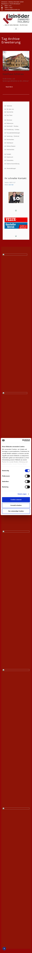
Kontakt (8, 154)
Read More (9, 87)
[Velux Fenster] (16, 223)
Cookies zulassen (16, 499)
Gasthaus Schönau (13, 74)
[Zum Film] (16, 197)
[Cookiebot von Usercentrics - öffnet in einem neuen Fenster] (22, 440)
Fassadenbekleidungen (13, 133)
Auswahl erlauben (16, 505)
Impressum (9, 157)
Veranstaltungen (11, 168)
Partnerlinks (9, 160)
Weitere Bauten (10, 146)
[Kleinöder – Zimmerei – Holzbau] (16, 19)
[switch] (27, 476)
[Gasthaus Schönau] (16, 61)
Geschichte (9, 112)
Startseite (9, 106)
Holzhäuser (9, 143)
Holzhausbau (10, 149)
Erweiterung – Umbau (12, 129)
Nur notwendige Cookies (16, 511)
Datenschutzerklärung (12, 163)
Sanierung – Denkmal (12, 136)
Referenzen (9, 123)
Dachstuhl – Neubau (12, 126)
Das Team (9, 115)
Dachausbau (10, 139)
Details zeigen (22, 494)
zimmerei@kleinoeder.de (12, 9)
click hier (11, 184)
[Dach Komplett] (16, 236)
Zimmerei (9, 120)
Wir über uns (10, 109)
